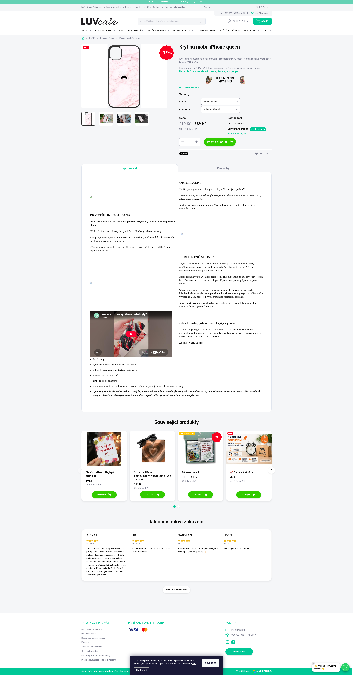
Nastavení (141, 670)
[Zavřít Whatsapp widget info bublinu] (313, 663)
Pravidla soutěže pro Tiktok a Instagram (98, 660)
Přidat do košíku (217, 141)
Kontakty (156, 7)
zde (194, 663)
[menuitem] (86, 30)
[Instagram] (227, 641)
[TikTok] (233, 641)
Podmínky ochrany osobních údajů (96, 655)
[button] (174, 506)
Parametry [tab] (223, 168)
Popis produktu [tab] (129, 168)
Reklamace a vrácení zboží (137, 7)
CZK (263, 7)
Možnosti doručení (237, 134)
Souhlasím (210, 662)
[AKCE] (249, 450)
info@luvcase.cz (238, 630)
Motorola (184, 71)
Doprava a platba (113, 7)
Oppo (235, 71)
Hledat (202, 21)
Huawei (212, 71)
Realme (221, 71)
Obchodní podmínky (90, 651)
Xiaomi (204, 71)
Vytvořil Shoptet (243, 671)
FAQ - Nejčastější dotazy (91, 7)
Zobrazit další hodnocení (176, 590)
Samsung (195, 71)
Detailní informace (188, 88)
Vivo (229, 71)
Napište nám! (239, 651)
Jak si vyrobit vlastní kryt (175, 7)
